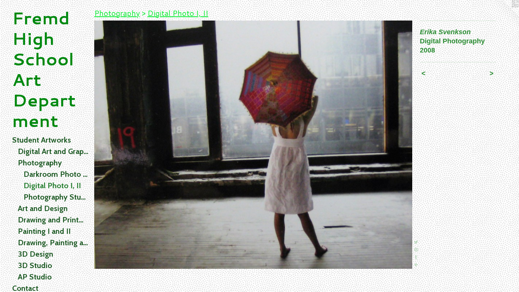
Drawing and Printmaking (53, 219)
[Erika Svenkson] (253, 145)
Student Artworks (41, 139)
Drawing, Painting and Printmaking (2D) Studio (53, 242)
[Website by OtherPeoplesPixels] (504, 15)
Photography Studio (56, 197)
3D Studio (35, 265)
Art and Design (43, 208)
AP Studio (35, 276)
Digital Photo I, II (52, 185)
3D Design (35, 254)
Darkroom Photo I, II (56, 174)
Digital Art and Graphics (53, 151)
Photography (40, 162)
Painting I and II (44, 231)
